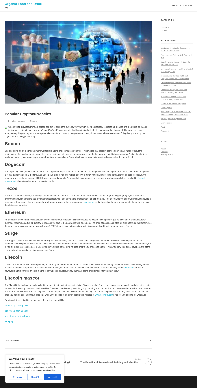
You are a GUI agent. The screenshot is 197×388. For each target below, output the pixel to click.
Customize (17, 377)
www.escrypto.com (104, 295)
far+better (14, 340)
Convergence (166, 108)
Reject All (35, 377)
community (89, 202)
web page (9, 321)
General (33, 121)
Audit (163, 127)
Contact (164, 152)
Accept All (52, 377)
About (163, 149)
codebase (128, 268)
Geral (164, 30)
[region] (34, 369)
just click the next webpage (17, 316)
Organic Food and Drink (23, 4)
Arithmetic (165, 131)
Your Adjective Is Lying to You (173, 119)
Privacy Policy (167, 154)
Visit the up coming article (17, 305)
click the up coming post (16, 311)
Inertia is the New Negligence (173, 103)
